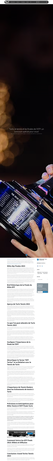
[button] (38, 2)
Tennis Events (45, 273)
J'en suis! (30, 433)
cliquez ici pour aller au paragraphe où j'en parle (14, 263)
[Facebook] (38, 266)
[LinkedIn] (42, 266)
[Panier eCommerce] (37, 2)
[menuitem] (13, 2)
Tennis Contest (39, 273)
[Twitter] (40, 266)
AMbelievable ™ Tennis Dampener (42, 272)
